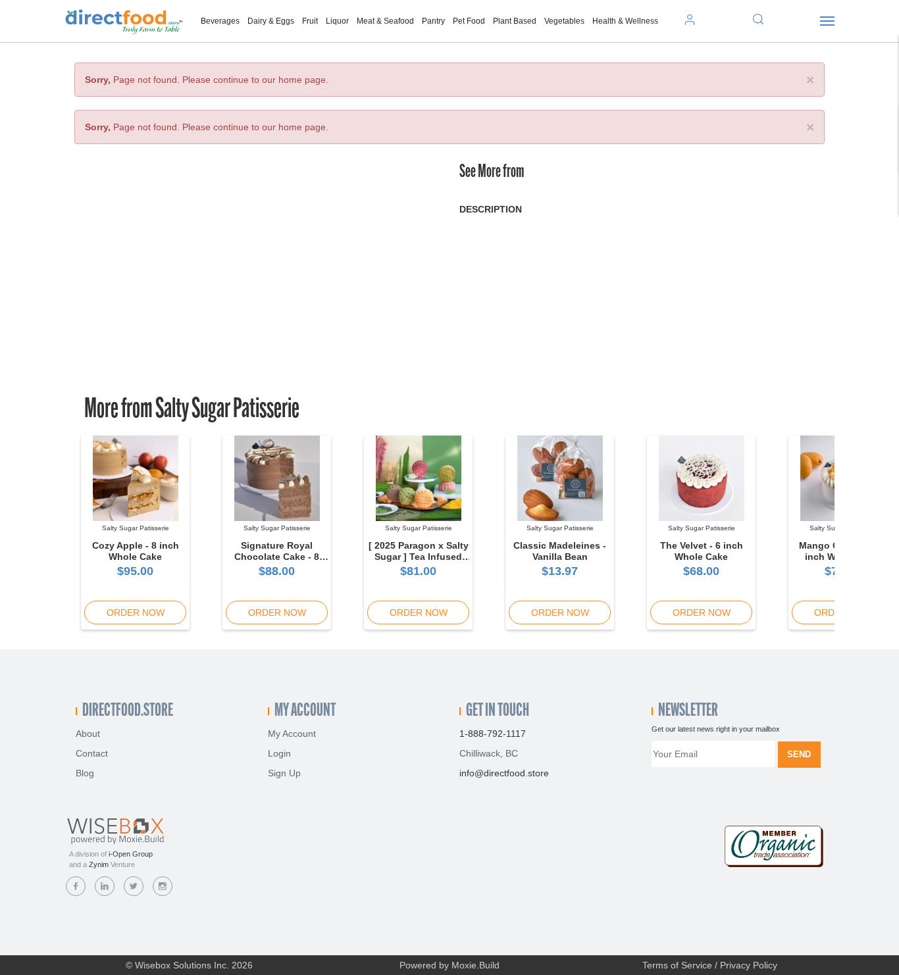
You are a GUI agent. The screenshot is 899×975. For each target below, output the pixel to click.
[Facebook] (76, 886)
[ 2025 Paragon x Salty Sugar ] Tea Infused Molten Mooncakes (419, 556)
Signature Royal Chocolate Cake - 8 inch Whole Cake (276, 556)
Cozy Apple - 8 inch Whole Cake (135, 551)
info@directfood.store (504, 773)
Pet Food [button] (469, 21)
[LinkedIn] (105, 886)
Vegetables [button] (564, 21)
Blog (85, 773)
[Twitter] (133, 886)
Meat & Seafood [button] (385, 21)
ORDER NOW (136, 612)
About (88, 733)
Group (131, 854)
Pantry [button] (433, 21)
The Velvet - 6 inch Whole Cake (701, 551)
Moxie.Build (475, 965)
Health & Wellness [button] (625, 21)
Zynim (99, 864)
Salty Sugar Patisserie (227, 410)
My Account (292, 733)
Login (279, 753)
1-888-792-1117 (492, 733)
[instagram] (162, 886)
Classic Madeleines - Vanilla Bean (559, 551)
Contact (92, 753)
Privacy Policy (748, 965)
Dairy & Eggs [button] (270, 21)
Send (799, 754)
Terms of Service (677, 965)
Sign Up (284, 773)
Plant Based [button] (514, 21)
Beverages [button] (220, 21)
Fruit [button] (310, 21)
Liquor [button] (337, 21)
